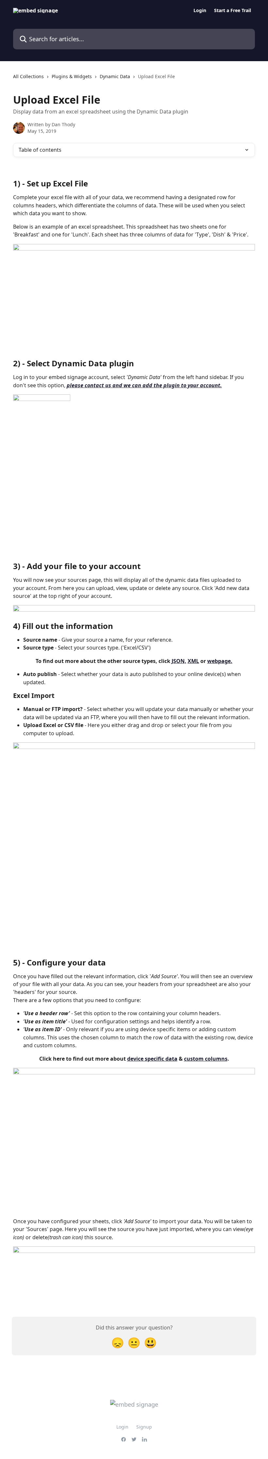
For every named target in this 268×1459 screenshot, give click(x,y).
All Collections (28, 76)
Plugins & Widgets (72, 76)
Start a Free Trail (232, 10)
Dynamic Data (115, 76)
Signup (144, 1427)
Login (199, 10)
